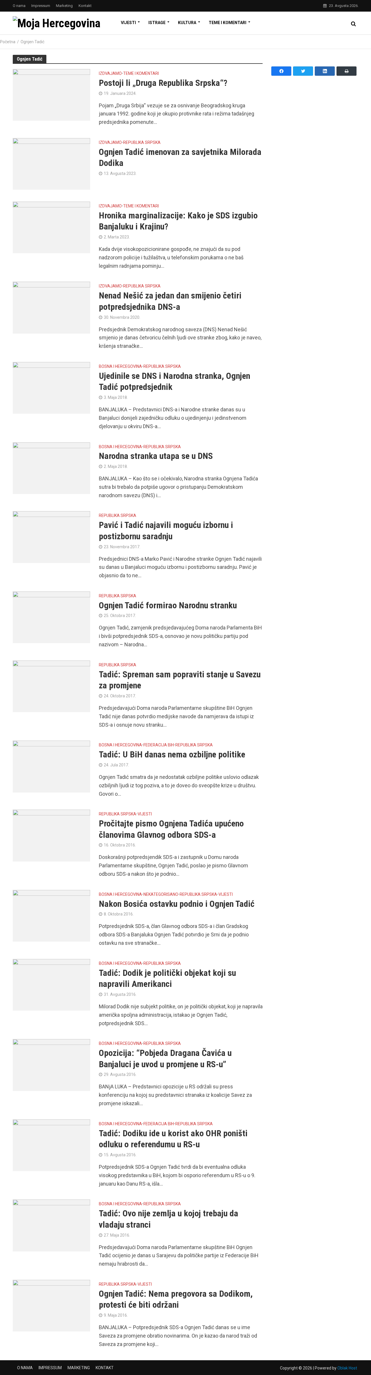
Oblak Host (347, 1368)
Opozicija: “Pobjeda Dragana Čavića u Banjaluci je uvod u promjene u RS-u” (165, 1058)
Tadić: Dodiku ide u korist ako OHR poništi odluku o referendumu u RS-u (173, 1139)
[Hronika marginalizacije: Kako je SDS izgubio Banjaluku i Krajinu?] (51, 227)
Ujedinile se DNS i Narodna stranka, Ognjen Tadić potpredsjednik (174, 381)
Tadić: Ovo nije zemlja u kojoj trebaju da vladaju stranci (168, 1219)
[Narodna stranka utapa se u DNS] (51, 467)
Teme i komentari (227, 22)
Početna (7, 41)
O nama (19, 5)
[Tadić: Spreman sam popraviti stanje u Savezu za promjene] (51, 686)
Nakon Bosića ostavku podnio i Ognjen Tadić (176, 904)
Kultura (187, 22)
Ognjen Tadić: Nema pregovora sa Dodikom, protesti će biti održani (176, 1299)
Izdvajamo (110, 73)
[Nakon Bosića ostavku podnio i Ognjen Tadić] (51, 915)
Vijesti (128, 22)
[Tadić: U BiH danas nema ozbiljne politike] (51, 766)
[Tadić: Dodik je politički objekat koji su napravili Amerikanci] (51, 984)
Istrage (157, 22)
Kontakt (85, 5)
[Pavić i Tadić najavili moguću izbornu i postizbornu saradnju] (51, 536)
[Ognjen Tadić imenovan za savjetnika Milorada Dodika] (51, 163)
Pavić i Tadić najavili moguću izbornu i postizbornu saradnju (166, 530)
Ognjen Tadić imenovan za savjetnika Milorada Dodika (180, 157)
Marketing (64, 5)
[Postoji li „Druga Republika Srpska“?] (51, 94)
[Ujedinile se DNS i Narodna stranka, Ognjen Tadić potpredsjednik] (51, 387)
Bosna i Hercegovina (120, 366)
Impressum (40, 5)
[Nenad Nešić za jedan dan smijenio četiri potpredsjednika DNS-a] (51, 307)
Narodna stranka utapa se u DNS (156, 456)
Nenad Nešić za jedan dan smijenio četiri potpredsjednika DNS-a (170, 301)
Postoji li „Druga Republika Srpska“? (163, 83)
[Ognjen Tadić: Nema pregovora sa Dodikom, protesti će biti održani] (51, 1305)
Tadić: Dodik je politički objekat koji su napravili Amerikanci (167, 978)
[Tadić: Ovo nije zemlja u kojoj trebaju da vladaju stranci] (51, 1225)
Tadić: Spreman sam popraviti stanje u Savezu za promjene (180, 680)
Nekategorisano (160, 894)
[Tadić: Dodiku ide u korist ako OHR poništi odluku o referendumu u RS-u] (51, 1145)
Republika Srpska (142, 142)
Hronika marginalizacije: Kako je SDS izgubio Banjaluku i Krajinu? (178, 221)
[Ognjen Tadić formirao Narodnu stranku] (51, 617)
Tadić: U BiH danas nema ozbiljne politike (172, 754)
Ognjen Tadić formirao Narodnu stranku (168, 605)
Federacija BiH (158, 745)
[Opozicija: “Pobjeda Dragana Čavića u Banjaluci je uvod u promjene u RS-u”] (51, 1064)
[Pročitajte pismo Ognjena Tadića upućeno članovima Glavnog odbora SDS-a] (51, 835)
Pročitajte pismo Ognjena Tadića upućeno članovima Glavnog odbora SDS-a (171, 829)
